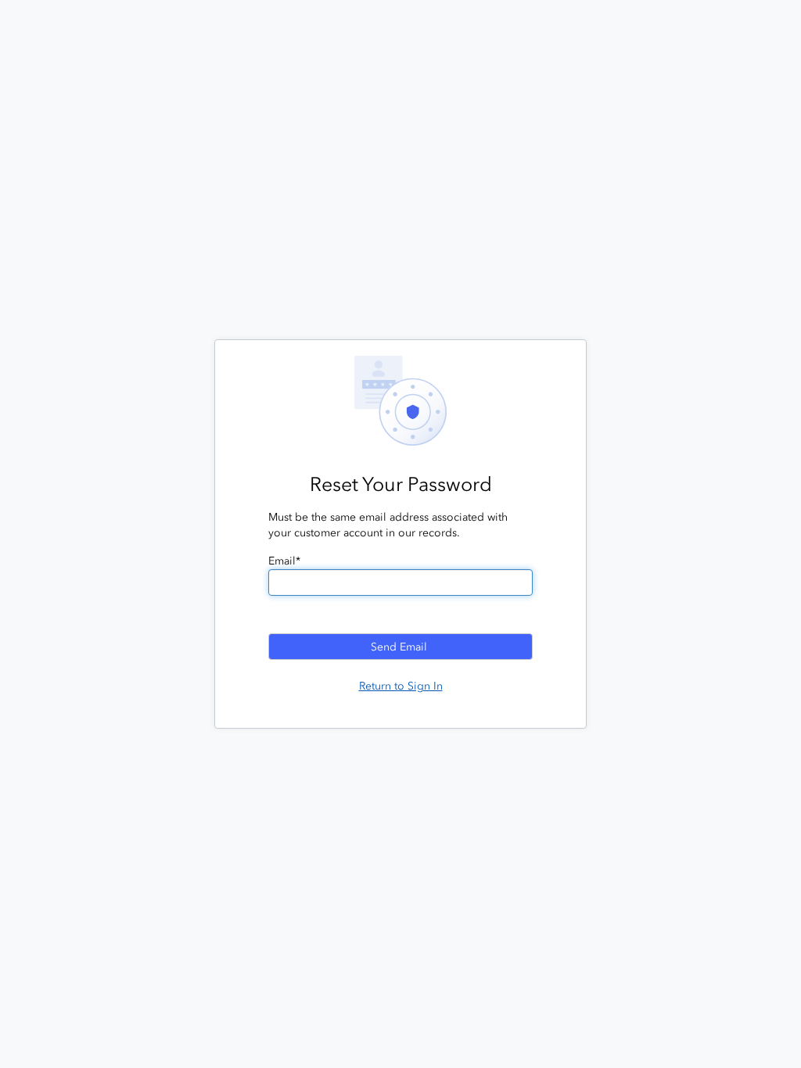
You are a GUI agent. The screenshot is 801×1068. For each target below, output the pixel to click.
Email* (284, 561)
